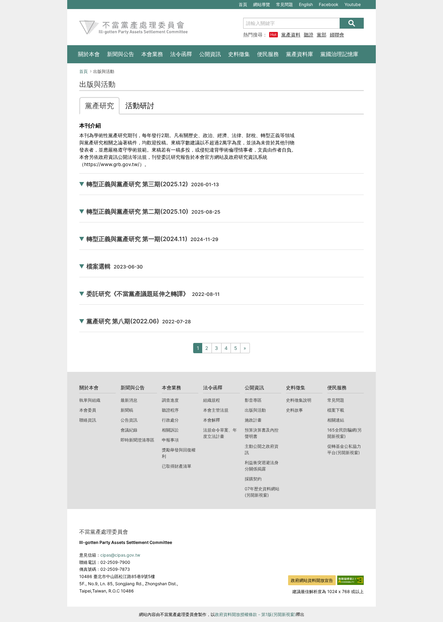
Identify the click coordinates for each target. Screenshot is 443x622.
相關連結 (335, 420)
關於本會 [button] (89, 54)
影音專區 (253, 400)
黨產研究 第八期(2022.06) (138, 321)
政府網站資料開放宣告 (312, 580)
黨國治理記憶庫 (339, 54)
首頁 (243, 4)
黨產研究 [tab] (99, 105)
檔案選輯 (114, 266)
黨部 (321, 35)
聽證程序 (170, 410)
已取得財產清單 (176, 466)
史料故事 (294, 410)
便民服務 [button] (268, 54)
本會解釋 (211, 420)
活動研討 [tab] (139, 105)
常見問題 (284, 4)
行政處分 (170, 420)
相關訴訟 (170, 429)
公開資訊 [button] (210, 54)
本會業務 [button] (152, 54)
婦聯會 (337, 35)
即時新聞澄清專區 (137, 439)
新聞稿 (127, 410)
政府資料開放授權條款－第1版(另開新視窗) (255, 614)
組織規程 (211, 400)
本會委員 (87, 410)
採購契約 (253, 478)
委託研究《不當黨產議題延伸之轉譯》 (153, 293)
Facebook (328, 5)
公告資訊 (129, 420)
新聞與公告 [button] (120, 54)
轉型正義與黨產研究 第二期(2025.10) (153, 211)
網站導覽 (261, 4)
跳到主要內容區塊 (87, 3)
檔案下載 (335, 410)
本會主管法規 (215, 410)
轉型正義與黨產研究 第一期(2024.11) (152, 239)
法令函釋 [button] (181, 54)
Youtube (352, 5)
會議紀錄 (129, 429)
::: (70, 3)
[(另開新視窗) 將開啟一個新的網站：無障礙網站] (350, 579)
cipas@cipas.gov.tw (120, 555)
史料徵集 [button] (239, 54)
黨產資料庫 (290, 35)
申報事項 (170, 439)
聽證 (308, 35)
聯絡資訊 (87, 420)
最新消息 (129, 400)
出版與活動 (255, 410)
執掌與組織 (89, 400)
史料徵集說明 (298, 400)
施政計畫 (253, 420)
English (306, 4)
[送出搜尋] (352, 23)
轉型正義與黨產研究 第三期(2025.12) (152, 184)
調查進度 (170, 400)
